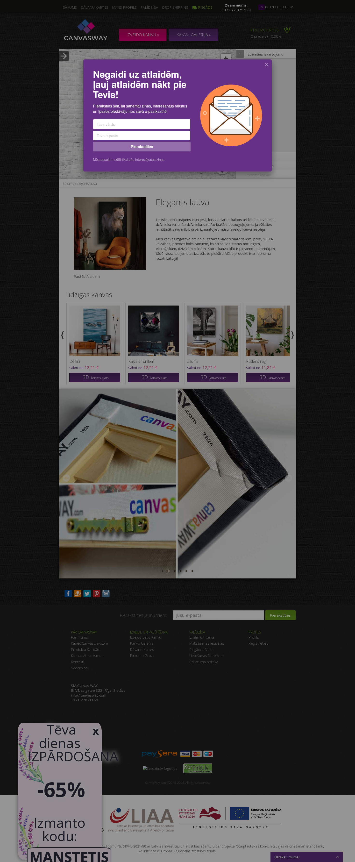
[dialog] (177, 115)
